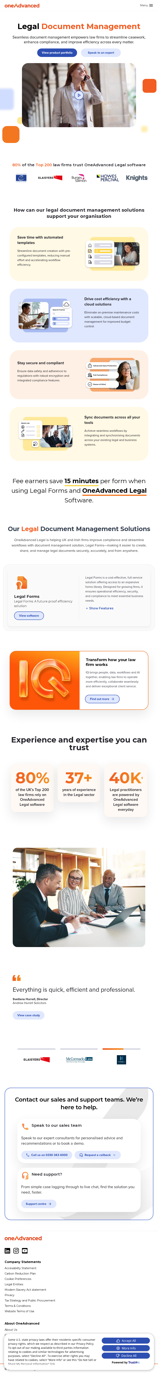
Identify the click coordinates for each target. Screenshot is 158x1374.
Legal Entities (14, 1284)
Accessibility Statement (20, 1268)
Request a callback (98, 1155)
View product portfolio (57, 52)
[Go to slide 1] (36, 1056)
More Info (129, 1348)
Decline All (128, 1356)
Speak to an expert (101, 52)
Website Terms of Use (19, 1311)
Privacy (9, 1295)
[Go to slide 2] (79, 1056)
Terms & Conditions (18, 1306)
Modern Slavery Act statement (25, 1289)
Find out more (99, 699)
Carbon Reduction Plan (20, 1273)
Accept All (129, 1341)
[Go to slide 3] (121, 1056)
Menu (144, 5)
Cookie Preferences (18, 1279)
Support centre (36, 1203)
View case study (28, 1015)
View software (29, 615)
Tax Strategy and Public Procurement (30, 1300)
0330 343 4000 (49, 1155)
